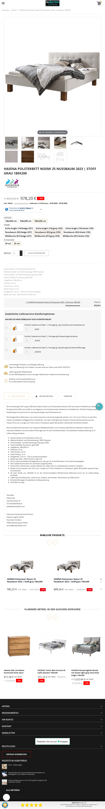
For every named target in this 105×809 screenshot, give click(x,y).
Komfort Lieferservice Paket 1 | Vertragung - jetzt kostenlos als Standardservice (55, 325)
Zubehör (68, 396)
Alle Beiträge (13, 790)
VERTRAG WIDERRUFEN (16, 754)
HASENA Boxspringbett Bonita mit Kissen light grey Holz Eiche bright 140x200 (51, 672)
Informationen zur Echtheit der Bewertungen (79, 806)
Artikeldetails (46, 396)
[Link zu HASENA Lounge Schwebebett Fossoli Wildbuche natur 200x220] (86, 646)
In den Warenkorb (36, 253)
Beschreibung (18, 396)
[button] (49, 542)
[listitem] (26, 570)
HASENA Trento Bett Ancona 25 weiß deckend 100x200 (18, 671)
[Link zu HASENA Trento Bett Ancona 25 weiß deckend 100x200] (19, 646)
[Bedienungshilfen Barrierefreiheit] (6, 797)
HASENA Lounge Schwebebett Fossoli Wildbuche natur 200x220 (85, 671)
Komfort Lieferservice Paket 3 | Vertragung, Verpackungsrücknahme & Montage (55, 347)
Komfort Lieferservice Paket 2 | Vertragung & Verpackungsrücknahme (51, 336)
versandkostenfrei (21, 203)
